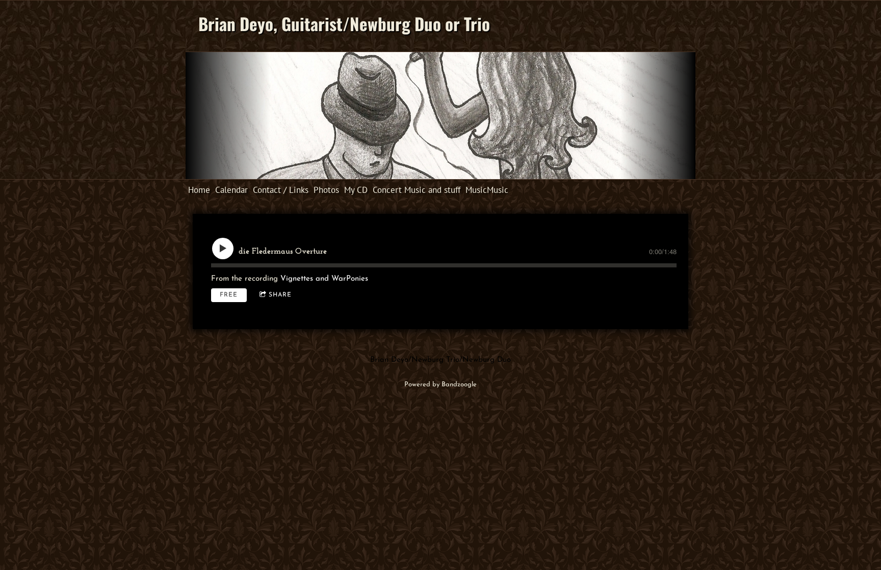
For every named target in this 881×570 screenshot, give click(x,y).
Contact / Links (280, 189)
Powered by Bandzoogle (440, 385)
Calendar (231, 189)
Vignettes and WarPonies (324, 279)
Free (229, 295)
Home (199, 189)
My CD (356, 189)
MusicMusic (486, 189)
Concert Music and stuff (416, 189)
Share (280, 295)
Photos (326, 189)
